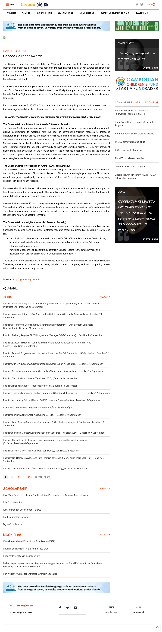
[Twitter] (141, 4)
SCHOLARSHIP (15, 489)
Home (6, 51)
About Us (143, 13)
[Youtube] (75, 608)
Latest (12, 13)
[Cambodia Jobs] (34, 5)
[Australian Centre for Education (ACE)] (56, 30)
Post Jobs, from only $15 (116, 13)
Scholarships (111, 612)
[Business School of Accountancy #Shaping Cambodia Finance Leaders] (56, 39)
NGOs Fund (67, 13)
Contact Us (88, 13)
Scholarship (45, 13)
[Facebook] (137, 4)
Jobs (27, 13)
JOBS (7, 297)
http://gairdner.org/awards (26, 279)
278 (29, 477)
